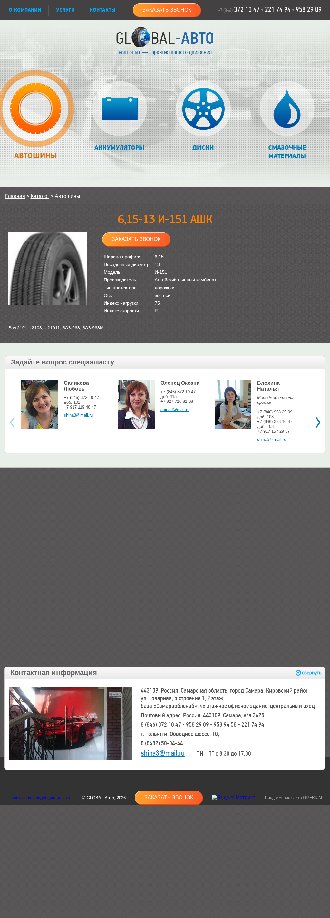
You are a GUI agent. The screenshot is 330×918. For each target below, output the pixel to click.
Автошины (35, 156)
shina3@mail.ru (78, 415)
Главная (15, 196)
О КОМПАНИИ (25, 10)
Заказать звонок (166, 10)
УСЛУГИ (65, 10)
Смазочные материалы (287, 152)
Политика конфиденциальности (39, 797)
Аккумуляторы (119, 148)
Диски (203, 148)
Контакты (103, 10)
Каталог (40, 196)
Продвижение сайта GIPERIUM (293, 797)
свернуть (311, 673)
